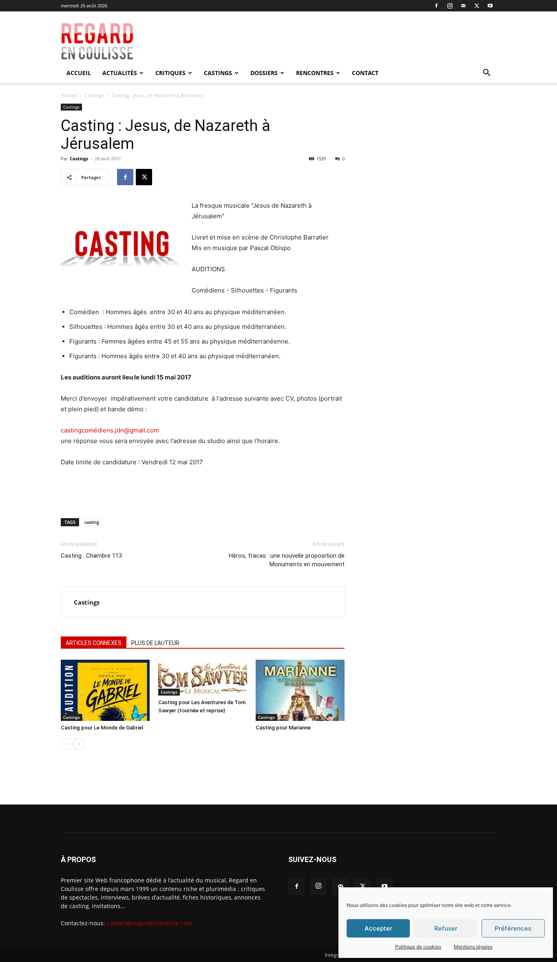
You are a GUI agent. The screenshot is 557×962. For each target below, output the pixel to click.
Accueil (78, 73)
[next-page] (79, 744)
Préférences (513, 928)
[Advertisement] (336, 41)
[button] (486, 74)
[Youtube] (490, 5)
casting (91, 522)
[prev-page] (66, 744)
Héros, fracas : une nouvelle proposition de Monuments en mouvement (287, 560)
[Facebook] (436, 5)
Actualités (119, 73)
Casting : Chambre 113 (91, 555)
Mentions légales (473, 947)
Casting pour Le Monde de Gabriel (102, 728)
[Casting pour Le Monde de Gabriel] (105, 690)
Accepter (378, 928)
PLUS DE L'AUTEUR (155, 643)
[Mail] (463, 5)
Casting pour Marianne (283, 728)
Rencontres (315, 73)
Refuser (446, 928)
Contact (365, 73)
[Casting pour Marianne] (300, 690)
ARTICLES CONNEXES (94, 643)
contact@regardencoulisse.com (149, 923)
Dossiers (264, 73)
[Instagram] (450, 5)
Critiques (170, 73)
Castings (218, 73)
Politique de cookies (418, 947)
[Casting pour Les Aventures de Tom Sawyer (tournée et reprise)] (202, 678)
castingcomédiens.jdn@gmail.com (110, 430)
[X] (477, 5)
